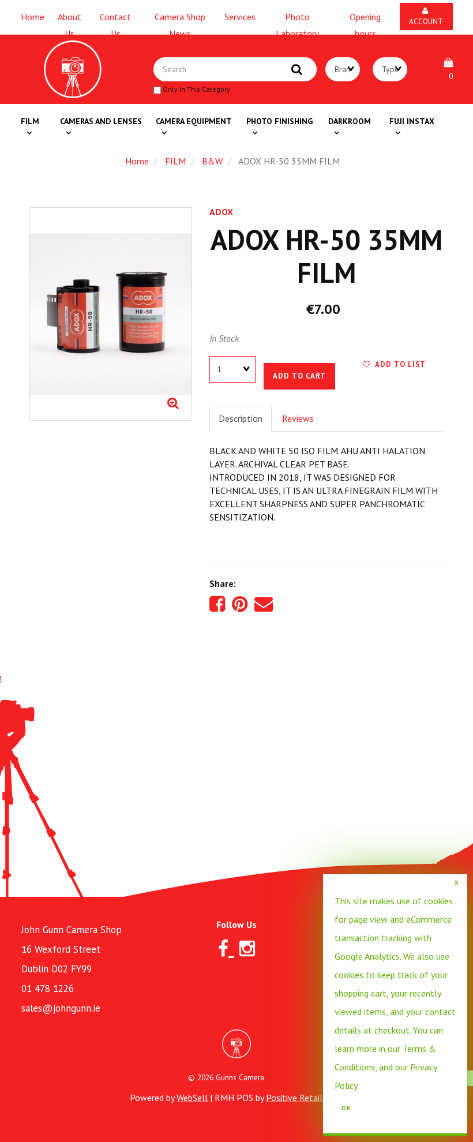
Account (426, 16)
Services (240, 17)
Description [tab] (240, 418)
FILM (175, 161)
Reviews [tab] (298, 418)
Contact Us (115, 19)
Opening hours (365, 19)
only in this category (195, 89)
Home (32, 17)
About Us (69, 19)
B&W (212, 161)
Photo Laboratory (297, 19)
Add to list (398, 364)
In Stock (224, 338)
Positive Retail (294, 1097)
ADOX (221, 212)
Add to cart (299, 376)
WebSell (192, 1097)
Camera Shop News (180, 19)
